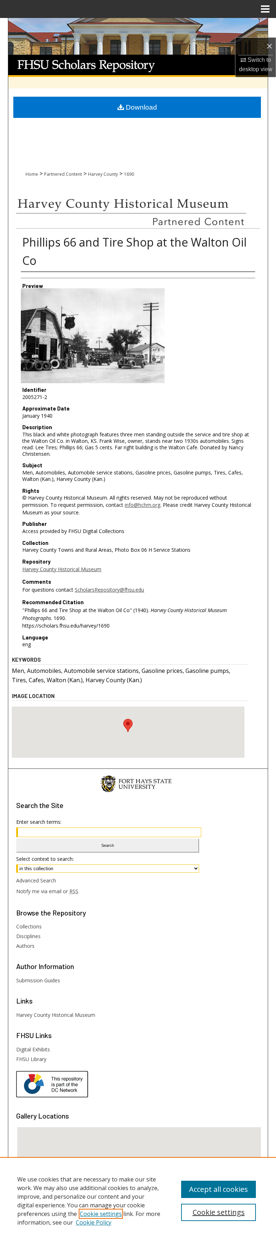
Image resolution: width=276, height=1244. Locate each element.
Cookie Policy (93, 1222)
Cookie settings (101, 1214)
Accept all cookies (218, 1189)
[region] (138, 1200)
